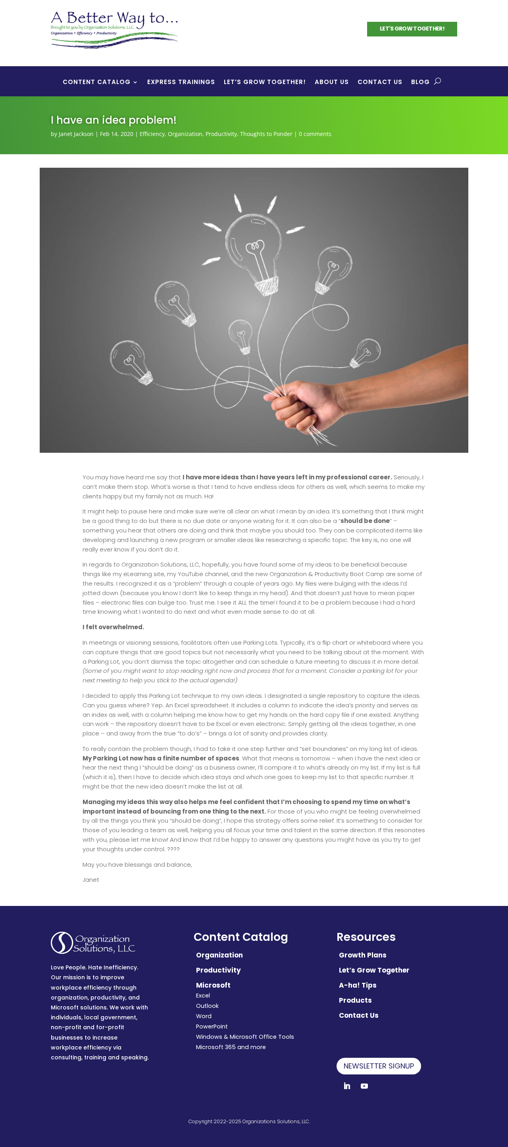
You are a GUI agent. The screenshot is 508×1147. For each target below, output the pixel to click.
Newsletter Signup (379, 1066)
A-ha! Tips (358, 985)
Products (355, 1000)
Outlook (207, 1006)
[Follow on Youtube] (364, 1086)
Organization (185, 134)
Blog (420, 82)
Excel (203, 996)
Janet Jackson (76, 134)
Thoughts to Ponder (266, 134)
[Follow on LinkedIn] (347, 1086)
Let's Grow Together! (412, 29)
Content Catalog (97, 82)
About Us (332, 82)
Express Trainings (181, 82)
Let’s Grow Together (374, 970)
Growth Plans (363, 955)
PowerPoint (212, 1026)
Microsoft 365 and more (231, 1047)
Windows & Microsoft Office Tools (245, 1037)
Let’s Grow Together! (265, 82)
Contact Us (380, 82)
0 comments (315, 134)
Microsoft (213, 985)
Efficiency (152, 134)
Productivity (221, 134)
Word (204, 1016)
